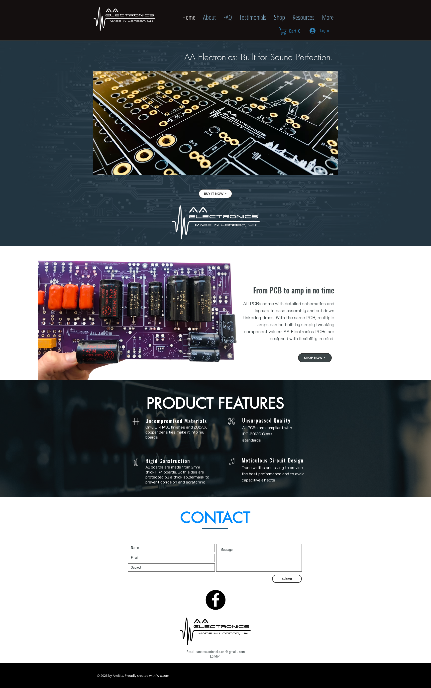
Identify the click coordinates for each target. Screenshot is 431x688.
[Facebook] (215, 600)
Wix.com (162, 675)
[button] (292, 31)
